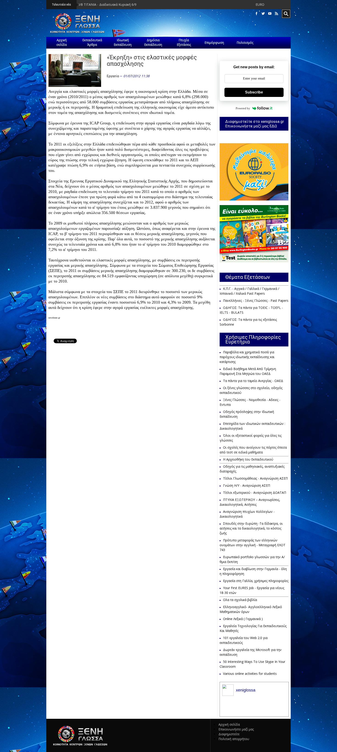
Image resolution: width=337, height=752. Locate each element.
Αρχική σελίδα (229, 724)
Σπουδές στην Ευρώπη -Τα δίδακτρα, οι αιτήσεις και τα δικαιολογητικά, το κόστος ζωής (251, 528)
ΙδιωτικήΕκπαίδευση (123, 42)
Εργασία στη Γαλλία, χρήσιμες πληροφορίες (255, 581)
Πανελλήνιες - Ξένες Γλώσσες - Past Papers (255, 300)
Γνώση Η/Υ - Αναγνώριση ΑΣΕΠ (246, 485)
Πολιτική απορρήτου (233, 739)
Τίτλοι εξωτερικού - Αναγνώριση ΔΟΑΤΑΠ (254, 492)
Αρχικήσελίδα (61, 42)
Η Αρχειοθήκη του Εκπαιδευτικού (248, 459)
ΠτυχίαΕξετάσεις (184, 42)
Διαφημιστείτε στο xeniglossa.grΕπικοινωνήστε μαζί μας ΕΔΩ (254, 123)
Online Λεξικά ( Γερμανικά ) (243, 619)
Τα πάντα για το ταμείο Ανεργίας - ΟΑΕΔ (253, 381)
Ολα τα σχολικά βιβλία (240, 600)
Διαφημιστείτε (229, 734)
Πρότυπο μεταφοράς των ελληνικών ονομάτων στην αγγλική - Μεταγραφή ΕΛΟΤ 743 (252, 545)
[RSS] (276, 13)
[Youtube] (269, 13)
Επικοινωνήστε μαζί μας (236, 729)
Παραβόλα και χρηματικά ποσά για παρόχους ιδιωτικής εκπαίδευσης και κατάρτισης (247, 357)
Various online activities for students (250, 673)
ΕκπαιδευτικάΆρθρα (92, 42)
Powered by (243, 108)
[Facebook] (256, 13)
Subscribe (254, 92)
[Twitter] (263, 13)
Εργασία (113, 76)
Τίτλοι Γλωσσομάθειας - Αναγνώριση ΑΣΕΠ (255, 478)
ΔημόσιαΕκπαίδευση (153, 42)
